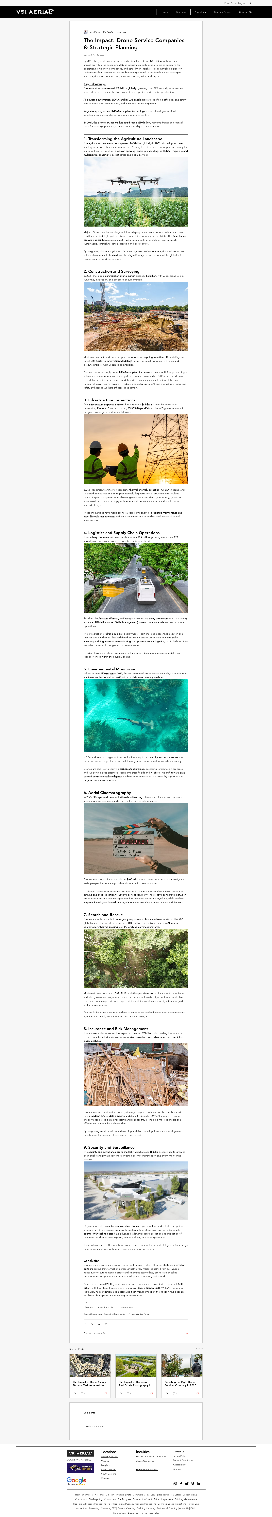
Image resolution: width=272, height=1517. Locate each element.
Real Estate (125, 1494)
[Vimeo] (192, 1484)
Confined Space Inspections (172, 1503)
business (89, 1307)
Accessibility (179, 1464)
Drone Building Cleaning (115, 1314)
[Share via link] (105, 1324)
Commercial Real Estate (138, 1314)
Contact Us (148, 1461)
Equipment (133, 1512)
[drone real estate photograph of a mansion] (136, 1365)
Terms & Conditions (183, 1460)
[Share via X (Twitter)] (92, 1324)
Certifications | (120, 1512)
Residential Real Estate (169, 1494)
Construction (189, 1494)
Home (78, 1494)
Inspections (167, 1499)
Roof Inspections (116, 1503)
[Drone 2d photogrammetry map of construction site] (90, 1365)
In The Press (147, 1512)
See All (199, 1348)
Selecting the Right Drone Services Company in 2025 (180, 1383)
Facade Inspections (96, 1503)
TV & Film (98, 1494)
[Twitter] (187, 1484)
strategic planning (106, 1307)
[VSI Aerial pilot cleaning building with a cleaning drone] (182, 1365)
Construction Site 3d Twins (146, 1499)
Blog (157, 1512)
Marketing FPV (108, 1508)
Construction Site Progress (117, 1499)
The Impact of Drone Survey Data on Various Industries (89, 1383)
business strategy (126, 1307)
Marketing (94, 1508)
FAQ (192, 1508)
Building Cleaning (146, 1508)
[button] (181, 12)
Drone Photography (93, 1314)
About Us (184, 1508)
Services (87, 1494)
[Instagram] (175, 1484)
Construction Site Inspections (141, 1503)
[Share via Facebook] (85, 1324)
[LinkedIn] (198, 1484)
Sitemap (177, 1469)
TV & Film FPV (112, 1494)
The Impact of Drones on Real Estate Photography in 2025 (135, 1383)
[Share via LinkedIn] (98, 1324)
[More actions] (186, 32)
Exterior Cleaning (126, 1508)
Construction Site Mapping (88, 1499)
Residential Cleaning (167, 1508)
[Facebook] (181, 1484)
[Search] (250, 3)
